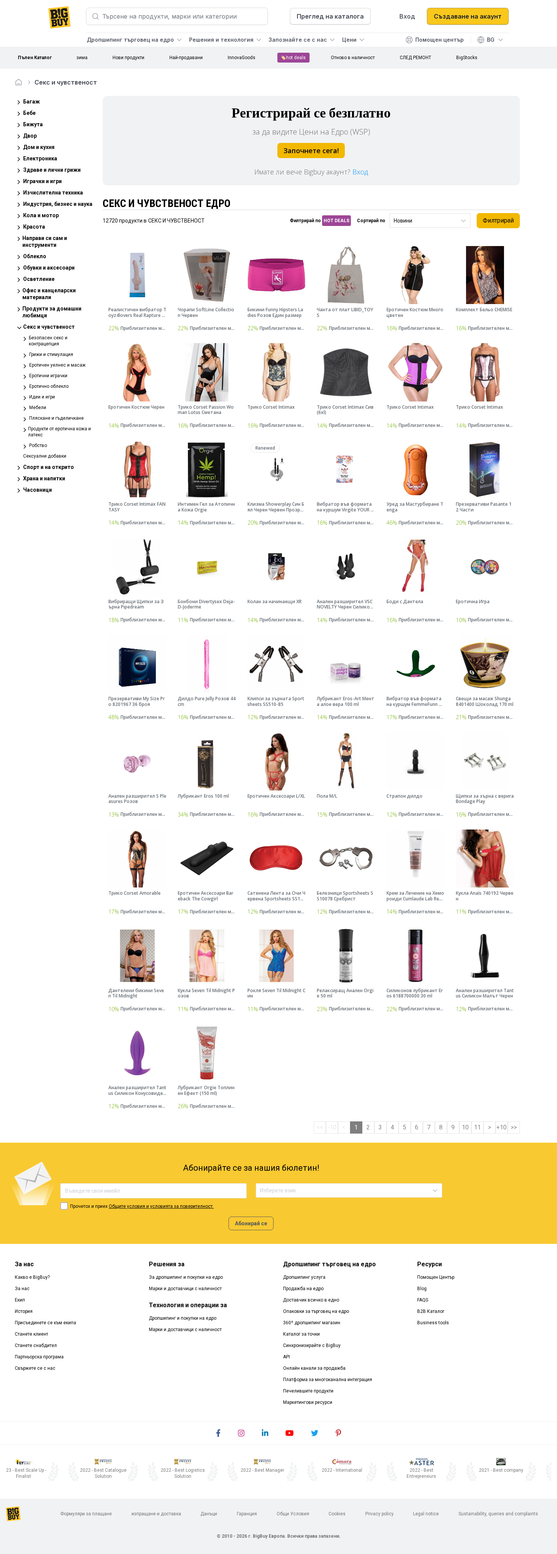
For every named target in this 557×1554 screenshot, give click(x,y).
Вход (360, 171)
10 (465, 1127)
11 (477, 1127)
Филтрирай (498, 220)
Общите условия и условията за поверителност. (161, 1206)
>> (514, 1127)
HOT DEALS (336, 220)
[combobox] (394, 221)
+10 (501, 1127)
